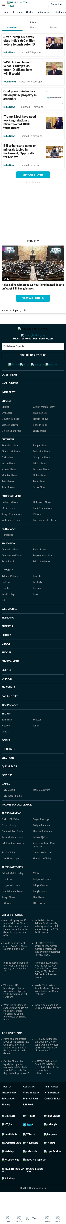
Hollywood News (42, 519)
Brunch (37, 593)
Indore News (8, 480)
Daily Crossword (41, 807)
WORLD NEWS (10, 400)
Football (37, 736)
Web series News (11, 537)
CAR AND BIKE (10, 713)
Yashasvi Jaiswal (10, 442)
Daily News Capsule (13, 360)
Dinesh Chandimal (11, 448)
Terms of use (51, 1103)
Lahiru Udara (39, 448)
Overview (12, 28)
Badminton (7, 736)
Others (5, 748)
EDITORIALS (8, 704)
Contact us (29, 1103)
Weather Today (31, 1109)
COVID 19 (7, 792)
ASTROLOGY (9, 546)
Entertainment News (12, 908)
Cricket (30, 12)
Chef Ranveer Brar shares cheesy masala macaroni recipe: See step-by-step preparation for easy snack (48, 966)
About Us (7, 1103)
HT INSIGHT (8, 766)
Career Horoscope (42, 869)
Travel (36, 611)
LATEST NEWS (9, 391)
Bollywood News (10, 519)
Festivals (37, 599)
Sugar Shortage (41, 836)
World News (9, 82)
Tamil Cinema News (43, 525)
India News (43, 12)
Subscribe (56, 4)
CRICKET (6, 418)
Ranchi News (8, 504)
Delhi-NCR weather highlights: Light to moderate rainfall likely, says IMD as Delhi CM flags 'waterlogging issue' (16, 1084)
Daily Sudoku (9, 807)
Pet (3, 617)
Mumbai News (9, 492)
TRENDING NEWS (11, 830)
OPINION (7, 695)
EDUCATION (8, 560)
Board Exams (40, 566)
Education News (41, 578)
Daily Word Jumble (12, 813)
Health (5, 605)
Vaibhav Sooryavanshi (13, 860)
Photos (54, 28)
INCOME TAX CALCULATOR (17, 821)
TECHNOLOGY (10, 722)
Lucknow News (41, 486)
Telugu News (8, 914)
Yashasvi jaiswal (41, 854)
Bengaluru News (10, 462)
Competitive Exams (12, 572)
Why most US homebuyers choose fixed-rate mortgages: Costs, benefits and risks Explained (15, 1008)
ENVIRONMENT (10, 678)
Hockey (6, 742)
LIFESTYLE (7, 587)
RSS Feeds (28, 1121)
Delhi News (8, 474)
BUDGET (6, 669)
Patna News (8, 498)
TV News (37, 531)
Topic (15, 311)
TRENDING (8, 634)
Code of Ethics (52, 1115)
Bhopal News (40, 462)
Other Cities (39, 504)
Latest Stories (12, 931)
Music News (8, 525)
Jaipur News (39, 480)
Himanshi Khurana (42, 848)
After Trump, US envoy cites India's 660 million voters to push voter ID (19, 41)
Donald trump (9, 842)
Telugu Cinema (40, 902)
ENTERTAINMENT (11, 513)
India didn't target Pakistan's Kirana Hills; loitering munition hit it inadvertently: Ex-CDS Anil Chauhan (47, 943)
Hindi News (39, 914)
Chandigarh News (11, 468)
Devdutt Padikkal (10, 436)
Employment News (43, 572)
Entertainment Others (44, 537)
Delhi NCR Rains (10, 836)
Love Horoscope (10, 875)
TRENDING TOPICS (12, 884)
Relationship (8, 611)
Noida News (39, 492)
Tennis (36, 742)
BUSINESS (7, 643)
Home (6, 12)
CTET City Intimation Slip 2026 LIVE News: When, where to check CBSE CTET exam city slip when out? (46, 1062)
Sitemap (6, 1121)
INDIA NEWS (9, 409)
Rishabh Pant (40, 442)
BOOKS (6, 757)
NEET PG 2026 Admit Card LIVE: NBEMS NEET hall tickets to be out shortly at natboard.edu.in (47, 1084)
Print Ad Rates (30, 1115)
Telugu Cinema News (12, 531)
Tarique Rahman (41, 842)
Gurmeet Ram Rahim (13, 848)
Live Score (7, 430)
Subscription (8, 1115)
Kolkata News (9, 486)
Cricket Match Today (43, 424)
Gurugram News (41, 474)
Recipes (37, 605)
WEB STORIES (9, 626)
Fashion (6, 599)
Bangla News (40, 908)
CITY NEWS (8, 456)
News (33, 28)
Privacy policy (9, 1109)
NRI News (7, 920)
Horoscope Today (42, 875)
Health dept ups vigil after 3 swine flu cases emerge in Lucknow (15, 963)
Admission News (10, 566)
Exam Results (9, 578)
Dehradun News (41, 468)
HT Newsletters (53, 1109)
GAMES (6, 801)
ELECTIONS (8, 775)
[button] (4, 4)
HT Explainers (40, 920)
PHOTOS (7, 652)
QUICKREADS (9, 783)
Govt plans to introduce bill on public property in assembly (20, 95)
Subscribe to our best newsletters (33, 352)
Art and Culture (10, 593)
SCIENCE (6, 687)
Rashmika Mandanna (13, 854)
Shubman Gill (40, 430)
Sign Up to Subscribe (33, 369)
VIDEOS (6, 661)
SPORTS (6, 730)
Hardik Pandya (40, 436)
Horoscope (7, 552)
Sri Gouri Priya (9, 869)
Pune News (39, 498)
